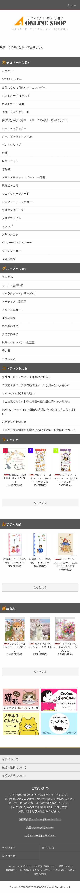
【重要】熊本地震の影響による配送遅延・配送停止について (38, 430)
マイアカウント (9, 848)
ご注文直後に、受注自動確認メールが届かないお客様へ (36, 385)
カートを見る (48, 848)
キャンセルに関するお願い (18, 393)
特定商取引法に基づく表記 (17, 870)
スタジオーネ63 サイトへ (40, 835)
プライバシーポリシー (42, 870)
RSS (36, 874)
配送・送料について (47, 866)
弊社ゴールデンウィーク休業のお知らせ (26, 377)
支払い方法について (26, 866)
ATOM (43, 874)
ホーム (12, 866)
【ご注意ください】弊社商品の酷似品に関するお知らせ (36, 401)
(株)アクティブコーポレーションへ (40, 819)
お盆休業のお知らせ (14, 421)
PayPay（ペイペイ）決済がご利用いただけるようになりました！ (39, 411)
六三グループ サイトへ (40, 827)
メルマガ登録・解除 (63, 870)
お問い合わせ (8, 856)
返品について (65, 866)
